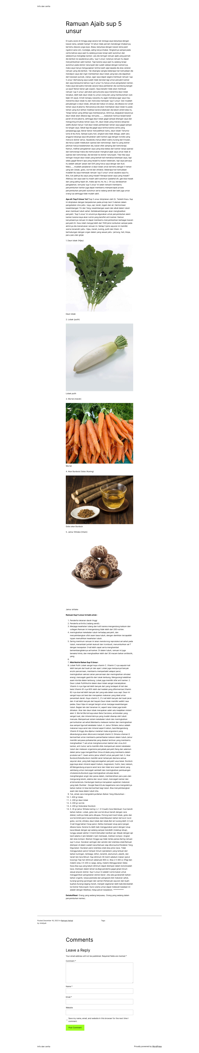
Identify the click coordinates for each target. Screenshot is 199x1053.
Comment (71, 961)
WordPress (157, 1046)
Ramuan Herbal (67, 921)
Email (69, 997)
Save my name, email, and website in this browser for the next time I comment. (98, 1019)
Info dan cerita (43, 6)
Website (69, 1008)
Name (69, 986)
